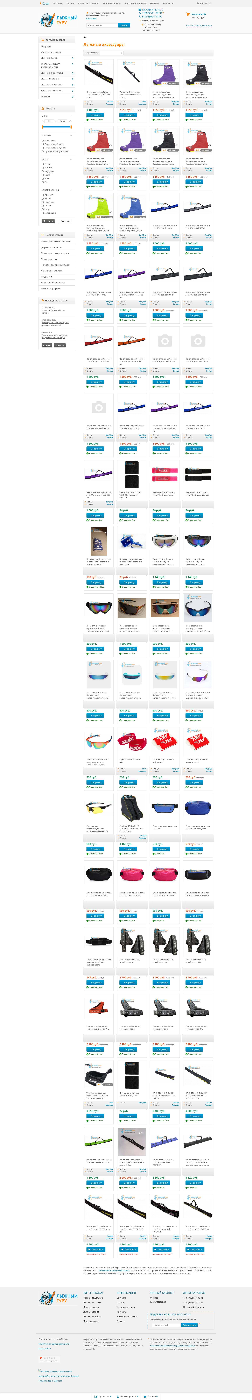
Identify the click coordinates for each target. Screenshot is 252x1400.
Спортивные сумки (51, 52)
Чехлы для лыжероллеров (55, 253)
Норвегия (49, 202)
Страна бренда (50, 189)
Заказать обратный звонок (199, 25)
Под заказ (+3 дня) (53, 144)
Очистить (65, 221)
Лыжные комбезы (92, 1316)
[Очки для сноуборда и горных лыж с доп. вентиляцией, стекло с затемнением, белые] (165, 541)
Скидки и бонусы (111, 3)
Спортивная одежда (52, 90)
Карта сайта (44, 1348)
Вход (155, 1297)
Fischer (48, 164)
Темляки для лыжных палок (55, 264)
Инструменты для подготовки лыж (50, 65)
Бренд (45, 158)
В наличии (49, 140)
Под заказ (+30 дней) (55, 147)
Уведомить (97, 1249)
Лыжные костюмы (92, 1302)
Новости (59, 345)
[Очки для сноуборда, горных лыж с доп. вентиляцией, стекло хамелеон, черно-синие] (198, 541)
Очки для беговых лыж (53, 282)
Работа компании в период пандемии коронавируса (54, 336)
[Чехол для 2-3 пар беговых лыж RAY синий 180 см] (99, 274)
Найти (124, 25)
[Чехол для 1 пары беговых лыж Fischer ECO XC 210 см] (99, 1208)
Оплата (70, 3)
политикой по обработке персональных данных (172, 1345)
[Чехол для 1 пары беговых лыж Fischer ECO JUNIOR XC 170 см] (99, 74)
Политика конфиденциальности (54, 1344)
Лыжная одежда (50, 78)
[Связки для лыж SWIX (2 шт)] (132, 741)
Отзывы (154, 3)
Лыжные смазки (49, 57)
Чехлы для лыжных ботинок (56, 241)
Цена (45, 115)
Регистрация (159, 1301)
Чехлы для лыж (49, 258)
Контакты (168, 3)
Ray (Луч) (49, 171)
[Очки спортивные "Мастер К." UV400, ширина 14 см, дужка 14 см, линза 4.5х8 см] (198, 608)
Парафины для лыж (93, 1297)
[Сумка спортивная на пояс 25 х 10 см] (165, 808)
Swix (47, 178)
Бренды (45, 96)
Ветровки (46, 46)
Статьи (46, 345)
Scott (47, 175)
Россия (48, 205)
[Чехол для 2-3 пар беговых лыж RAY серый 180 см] (198, 207)
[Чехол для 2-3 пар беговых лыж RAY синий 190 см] (165, 207)
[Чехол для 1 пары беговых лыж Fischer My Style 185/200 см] (165, 1208)
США (47, 209)
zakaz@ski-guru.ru (152, 9)
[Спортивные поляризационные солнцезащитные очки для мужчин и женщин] (99, 808)
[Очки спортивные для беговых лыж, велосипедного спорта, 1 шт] (99, 675)
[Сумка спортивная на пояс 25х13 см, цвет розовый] (165, 875)
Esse (46, 182)
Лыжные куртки (91, 1307)
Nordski (48, 167)
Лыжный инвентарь (51, 84)
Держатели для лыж (52, 247)
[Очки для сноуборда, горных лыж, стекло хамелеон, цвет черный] (99, 608)
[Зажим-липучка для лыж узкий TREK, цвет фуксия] (165, 474)
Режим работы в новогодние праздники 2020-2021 (55, 323)
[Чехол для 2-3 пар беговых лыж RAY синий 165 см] (198, 408)
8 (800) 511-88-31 (152, 13)
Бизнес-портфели (50, 288)
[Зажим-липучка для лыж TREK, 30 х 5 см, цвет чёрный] (132, 474)
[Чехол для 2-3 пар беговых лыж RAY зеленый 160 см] (99, 1142)
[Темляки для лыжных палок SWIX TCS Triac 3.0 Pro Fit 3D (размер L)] (99, 1075)
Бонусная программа (135, 3)
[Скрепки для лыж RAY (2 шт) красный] (165, 741)
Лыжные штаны (91, 1311)
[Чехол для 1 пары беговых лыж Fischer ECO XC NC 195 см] (132, 1208)
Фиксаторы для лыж (51, 270)
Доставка (57, 3)
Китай (47, 198)
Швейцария (50, 212)
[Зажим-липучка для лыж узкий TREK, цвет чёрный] (198, 474)
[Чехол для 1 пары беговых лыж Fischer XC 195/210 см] (198, 1208)
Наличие (46, 135)
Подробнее (91, 18)
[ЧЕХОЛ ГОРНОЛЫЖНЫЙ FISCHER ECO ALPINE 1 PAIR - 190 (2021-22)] (165, 1075)
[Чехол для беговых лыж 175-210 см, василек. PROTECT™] (165, 1142)
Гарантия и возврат (88, 3)
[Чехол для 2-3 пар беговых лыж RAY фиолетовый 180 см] (132, 274)
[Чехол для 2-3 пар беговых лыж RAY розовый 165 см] (165, 341)
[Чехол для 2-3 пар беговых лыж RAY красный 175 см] (99, 341)
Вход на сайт (205, 3)
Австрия (48, 194)
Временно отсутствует (56, 151)
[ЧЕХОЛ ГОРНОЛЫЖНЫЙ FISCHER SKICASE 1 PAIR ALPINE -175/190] (198, 1075)
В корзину (96, 114)
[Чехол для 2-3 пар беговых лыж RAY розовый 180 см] (99, 408)
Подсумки (46, 276)
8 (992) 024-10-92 (152, 16)
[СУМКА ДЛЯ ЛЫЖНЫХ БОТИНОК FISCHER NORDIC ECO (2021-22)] (132, 808)
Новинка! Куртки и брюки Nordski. (53, 311)
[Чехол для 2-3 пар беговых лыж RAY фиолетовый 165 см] (99, 474)
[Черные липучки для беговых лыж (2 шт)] (132, 1075)
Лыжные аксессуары (52, 72)
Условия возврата (126, 1307)
